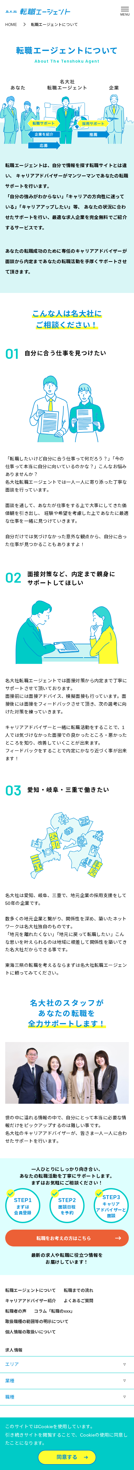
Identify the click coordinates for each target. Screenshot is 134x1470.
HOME (11, 24)
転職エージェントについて (30, 1290)
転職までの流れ (78, 1290)
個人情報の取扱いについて (30, 1332)
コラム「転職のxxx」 (54, 1311)
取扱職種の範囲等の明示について (37, 1321)
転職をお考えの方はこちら (63, 1238)
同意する (67, 1457)
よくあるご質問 (78, 1300)
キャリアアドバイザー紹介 (30, 1300)
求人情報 (14, 1350)
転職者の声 (15, 1311)
